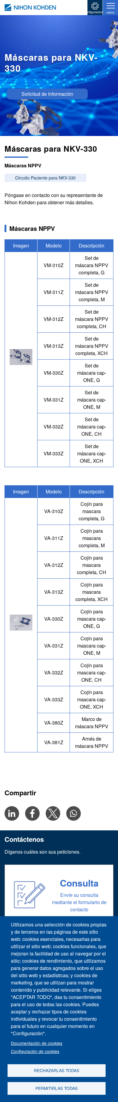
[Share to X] (53, 813)
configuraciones (95, 12)
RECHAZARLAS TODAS (56, 1070)
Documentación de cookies (36, 1043)
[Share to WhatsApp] (73, 813)
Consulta (79, 882)
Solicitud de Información (47, 93)
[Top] (30, 7)
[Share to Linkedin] (12, 813)
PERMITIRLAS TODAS (56, 1088)
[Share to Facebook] (32, 813)
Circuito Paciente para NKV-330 (45, 178)
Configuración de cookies (35, 1051)
